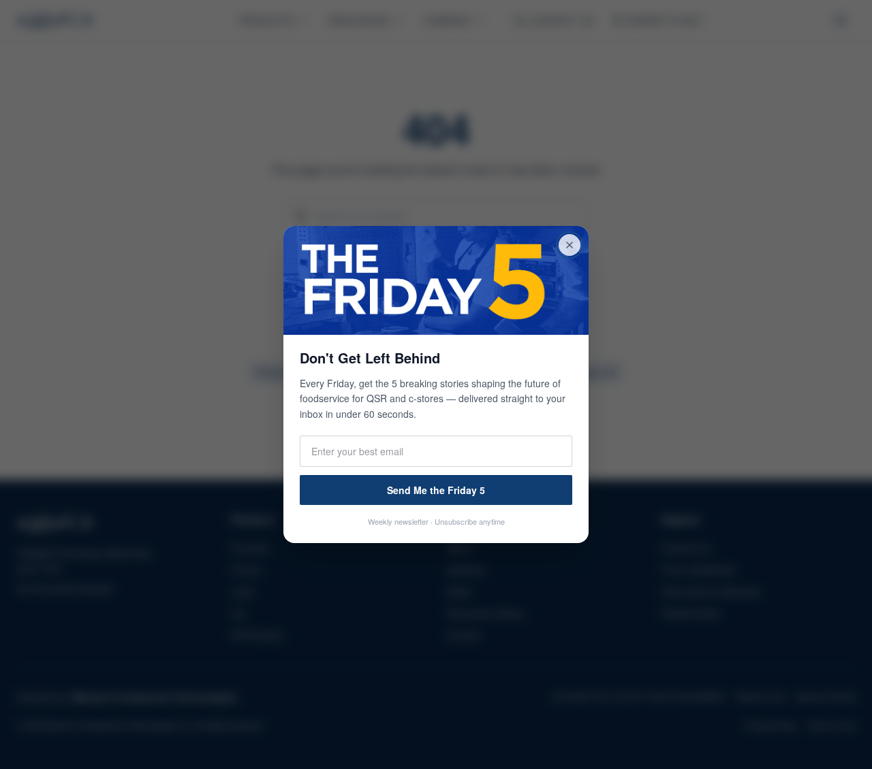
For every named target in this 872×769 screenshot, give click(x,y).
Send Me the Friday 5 (436, 490)
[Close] (569, 245)
